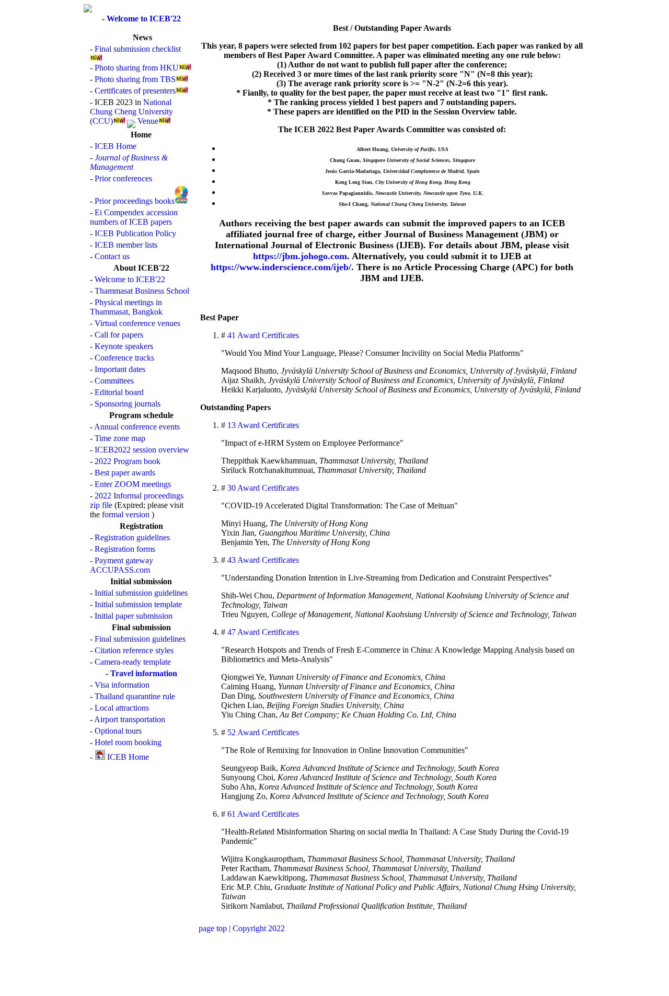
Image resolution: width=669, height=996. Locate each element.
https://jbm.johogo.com (300, 256)
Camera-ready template (133, 661)
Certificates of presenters (135, 90)
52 (230, 732)
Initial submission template (138, 604)
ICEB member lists (126, 244)
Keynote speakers (124, 346)
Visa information (122, 684)
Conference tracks (124, 357)
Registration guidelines (132, 537)
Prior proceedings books (135, 200)
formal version (125, 514)
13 (230, 425)
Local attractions (122, 707)
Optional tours (118, 730)
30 (230, 487)
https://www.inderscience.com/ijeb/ (281, 267)
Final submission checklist (138, 48)
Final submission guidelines (140, 638)
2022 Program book (127, 461)
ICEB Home (115, 146)
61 (230, 813)
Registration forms (125, 549)
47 (230, 632)
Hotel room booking (128, 742)
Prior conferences (123, 178)
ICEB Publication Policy (135, 233)
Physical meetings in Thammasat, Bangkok (126, 307)
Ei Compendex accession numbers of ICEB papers (134, 217)
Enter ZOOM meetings (133, 484)
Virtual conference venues (137, 323)
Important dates (120, 369)
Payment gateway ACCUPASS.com (121, 565)
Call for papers (119, 334)
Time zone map (120, 438)
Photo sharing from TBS (135, 79)
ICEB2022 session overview (142, 449)
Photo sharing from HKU (137, 67)
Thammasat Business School (142, 290)
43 (230, 559)
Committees (114, 380)
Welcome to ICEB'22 (144, 18)
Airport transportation (129, 719)
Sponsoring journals (127, 403)
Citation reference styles (134, 650)
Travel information (143, 673)
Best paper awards (125, 472)
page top (213, 928)
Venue (147, 121)
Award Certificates (268, 335)
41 (230, 335)
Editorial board (119, 392)
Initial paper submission (133, 615)
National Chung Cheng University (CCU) (131, 111)
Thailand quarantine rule (135, 696)
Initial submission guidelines (141, 592)
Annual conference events (137, 426)
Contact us (112, 256)
